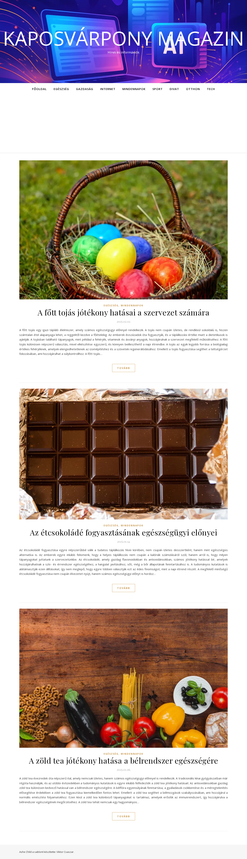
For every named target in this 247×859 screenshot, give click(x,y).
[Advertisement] (123, 124)
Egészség (61, 89)
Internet (107, 89)
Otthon (193, 89)
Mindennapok (133, 89)
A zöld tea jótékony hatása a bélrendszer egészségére (123, 760)
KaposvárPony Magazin (123, 38)
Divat (174, 89)
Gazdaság (84, 89)
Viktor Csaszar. (65, 852)
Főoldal (39, 89)
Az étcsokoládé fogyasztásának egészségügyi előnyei (123, 532)
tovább (123, 368)
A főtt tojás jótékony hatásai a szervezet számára (124, 312)
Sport (157, 89)
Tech (211, 89)
